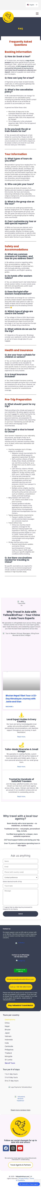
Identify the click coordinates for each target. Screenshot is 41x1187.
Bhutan (8, 1030)
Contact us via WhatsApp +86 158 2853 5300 (20, 956)
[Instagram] (13, 1148)
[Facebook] (6, 1148)
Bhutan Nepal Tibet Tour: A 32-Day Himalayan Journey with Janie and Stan (21, 698)
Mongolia (8, 1056)
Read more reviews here (20, 1110)
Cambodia (9, 1046)
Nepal (7, 1026)
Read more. (21, 737)
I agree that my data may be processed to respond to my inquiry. (17, 908)
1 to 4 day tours (11, 1074)
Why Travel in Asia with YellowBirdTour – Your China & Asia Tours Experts (21, 615)
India (7, 1043)
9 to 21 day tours (11, 1081)
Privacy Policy (23, 1178)
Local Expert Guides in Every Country (21, 720)
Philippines (9, 1050)
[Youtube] (20, 1148)
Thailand (8, 1053)
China (7, 1023)
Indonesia (9, 1040)
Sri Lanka (8, 1060)
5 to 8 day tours (11, 1077)
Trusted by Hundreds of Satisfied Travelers (21, 780)
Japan (7, 1033)
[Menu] (37, 13)
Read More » (10, 706)
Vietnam (8, 1036)
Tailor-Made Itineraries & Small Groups (21, 750)
